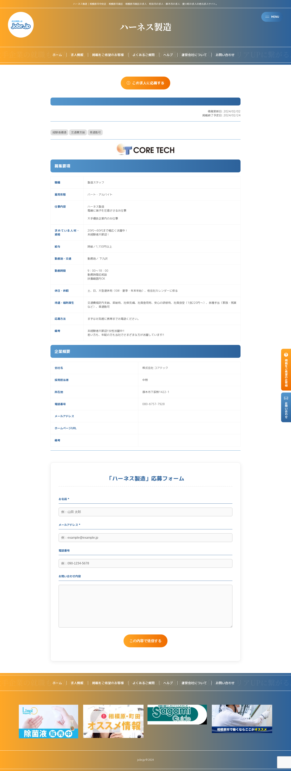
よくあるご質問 (143, 55)
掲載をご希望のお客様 (108, 55)
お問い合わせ (225, 55)
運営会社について (194, 55)
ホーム (57, 55)
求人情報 (77, 55)
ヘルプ (168, 55)
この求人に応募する (148, 83)
